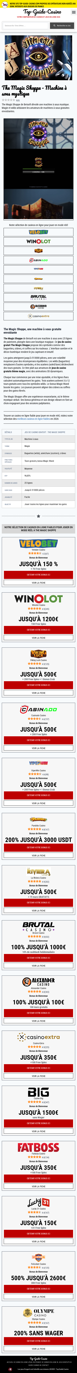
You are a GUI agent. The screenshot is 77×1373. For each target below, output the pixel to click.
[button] (74, 12)
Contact (45, 1365)
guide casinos (34, 1365)
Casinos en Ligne (50, 1362)
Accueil (10, 1362)
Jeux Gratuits (64, 1362)
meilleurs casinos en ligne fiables (33, 418)
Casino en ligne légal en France (28, 1362)
